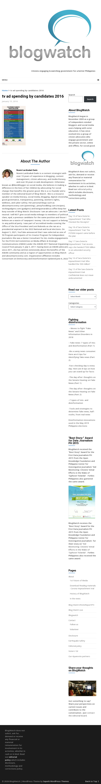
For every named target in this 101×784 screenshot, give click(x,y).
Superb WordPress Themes (56, 781)
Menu (4, 80)
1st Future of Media (79, 580)
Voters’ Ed (73, 651)
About (71, 576)
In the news (75, 598)
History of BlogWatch (79, 593)
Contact (72, 620)
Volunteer (74, 629)
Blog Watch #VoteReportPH (81, 604)
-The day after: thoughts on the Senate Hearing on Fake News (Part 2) (82, 391)
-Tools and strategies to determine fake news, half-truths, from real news (82, 411)
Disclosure (73, 635)
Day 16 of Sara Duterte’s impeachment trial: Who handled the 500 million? (80, 261)
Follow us (74, 624)
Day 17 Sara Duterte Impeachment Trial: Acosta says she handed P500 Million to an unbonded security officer (82, 247)
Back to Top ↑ (92, 781)
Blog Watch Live (76, 610)
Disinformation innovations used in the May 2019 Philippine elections (82, 423)
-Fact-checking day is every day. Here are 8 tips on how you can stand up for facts (82, 368)
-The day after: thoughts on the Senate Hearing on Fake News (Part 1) (82, 380)
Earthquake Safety (77, 640)
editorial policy (85, 189)
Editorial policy (75, 646)
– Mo (71, 328)
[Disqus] (35, 300)
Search (72, 94)
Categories (74, 303)
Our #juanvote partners (79, 656)
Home (5, 90)
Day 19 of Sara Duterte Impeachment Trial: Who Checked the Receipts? (79, 219)
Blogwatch (73, 615)
